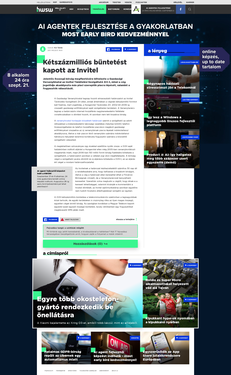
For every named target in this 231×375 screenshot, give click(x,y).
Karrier (190, 2)
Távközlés (98, 9)
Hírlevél (178, 2)
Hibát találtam (71, 219)
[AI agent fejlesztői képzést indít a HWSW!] (52, 181)
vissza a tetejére (125, 219)
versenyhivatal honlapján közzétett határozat (79, 121)
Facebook (115, 49)
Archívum (103, 2)
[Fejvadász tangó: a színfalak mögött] (90, 231)
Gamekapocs (65, 2)
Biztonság (114, 9)
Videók (128, 2)
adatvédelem (104, 370)
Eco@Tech (83, 9)
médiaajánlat (60, 370)
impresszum (49, 370)
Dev (71, 9)
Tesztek (116, 2)
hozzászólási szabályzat (88, 370)
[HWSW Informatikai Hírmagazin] (45, 9)
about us (115, 370)
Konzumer (129, 9)
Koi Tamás (58, 48)
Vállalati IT (60, 9)
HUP (55, 2)
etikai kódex (72, 370)
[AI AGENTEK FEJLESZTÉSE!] (136, 9)
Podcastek (141, 2)
